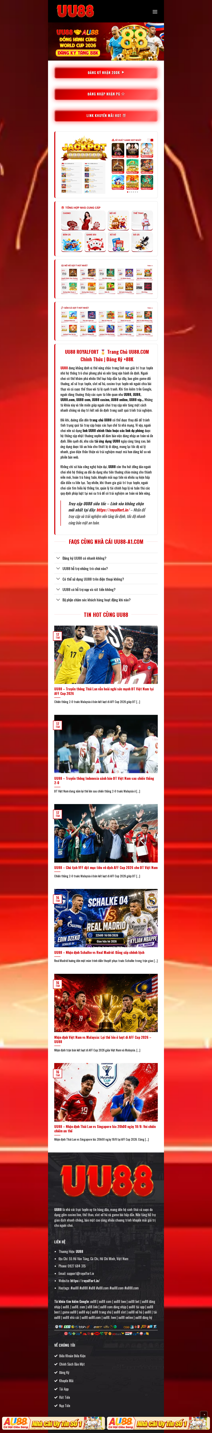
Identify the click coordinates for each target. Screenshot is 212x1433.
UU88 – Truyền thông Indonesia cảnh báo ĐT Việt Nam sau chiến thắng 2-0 (104, 780)
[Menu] (155, 11)
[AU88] (53, 1423)
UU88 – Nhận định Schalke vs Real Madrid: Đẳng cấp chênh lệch (99, 952)
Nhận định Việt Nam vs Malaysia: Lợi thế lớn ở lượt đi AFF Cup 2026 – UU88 (102, 1039)
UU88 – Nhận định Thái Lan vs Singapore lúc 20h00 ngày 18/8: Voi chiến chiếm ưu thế (105, 1128)
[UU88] (75, 11)
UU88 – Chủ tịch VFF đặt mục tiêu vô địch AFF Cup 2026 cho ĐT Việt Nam (106, 867)
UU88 (58, 1209)
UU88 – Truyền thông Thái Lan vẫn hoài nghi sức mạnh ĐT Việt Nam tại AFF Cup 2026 (104, 691)
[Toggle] (58, 558)
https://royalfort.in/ (112, 510)
